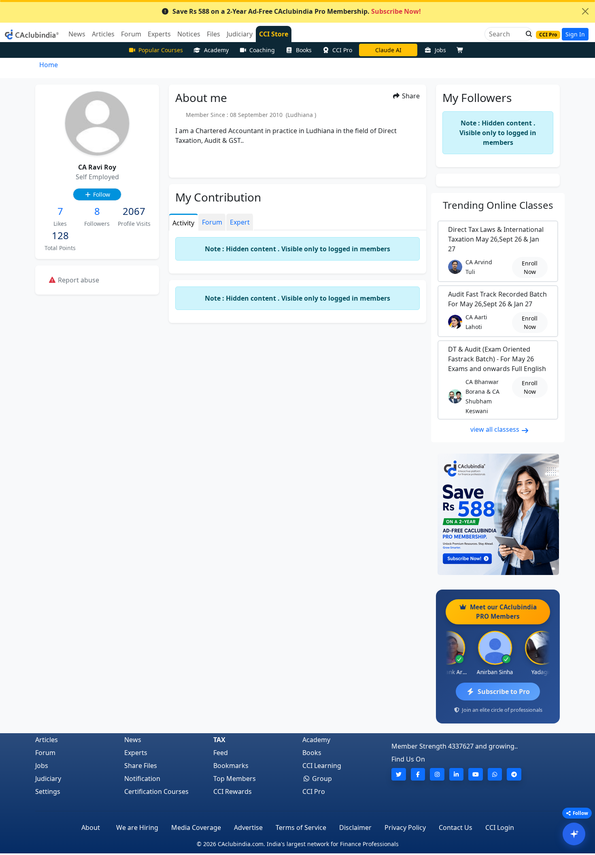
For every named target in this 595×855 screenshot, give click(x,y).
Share (410, 95)
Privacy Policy (405, 827)
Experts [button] (159, 34)
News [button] (76, 34)
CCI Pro (342, 50)
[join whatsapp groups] (495, 774)
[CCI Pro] (498, 514)
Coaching (262, 50)
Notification (142, 778)
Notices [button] (188, 34)
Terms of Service (301, 827)
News (132, 739)
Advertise (248, 827)
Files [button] (213, 34)
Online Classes (498, 205)
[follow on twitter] (398, 774)
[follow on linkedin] (456, 774)
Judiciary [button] (240, 34)
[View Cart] (462, 50)
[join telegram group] (514, 774)
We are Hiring (137, 827)
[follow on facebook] (418, 774)
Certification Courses (156, 791)
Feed (220, 752)
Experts (135, 752)
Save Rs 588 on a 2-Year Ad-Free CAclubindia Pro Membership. (296, 11)
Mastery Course (388, 50)
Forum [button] (131, 34)
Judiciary (48, 778)
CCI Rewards (232, 791)
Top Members (234, 778)
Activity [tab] (183, 223)
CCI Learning (321, 765)
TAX (219, 739)
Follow (100, 194)
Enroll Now (530, 267)
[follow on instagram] (437, 774)
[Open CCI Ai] (574, 834)
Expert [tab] (240, 222)
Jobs (440, 50)
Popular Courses (160, 50)
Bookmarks (231, 765)
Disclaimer (355, 827)
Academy (216, 50)
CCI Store (273, 34)
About (90, 827)
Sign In (575, 34)
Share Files (140, 765)
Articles (46, 739)
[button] (527, 34)
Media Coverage (196, 827)
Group (321, 778)
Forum (45, 752)
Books (304, 50)
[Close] (585, 11)
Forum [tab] (212, 222)
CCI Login (499, 827)
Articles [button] (103, 34)
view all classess (495, 429)
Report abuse (77, 280)
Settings (47, 791)
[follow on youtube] (475, 774)
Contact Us (455, 827)
